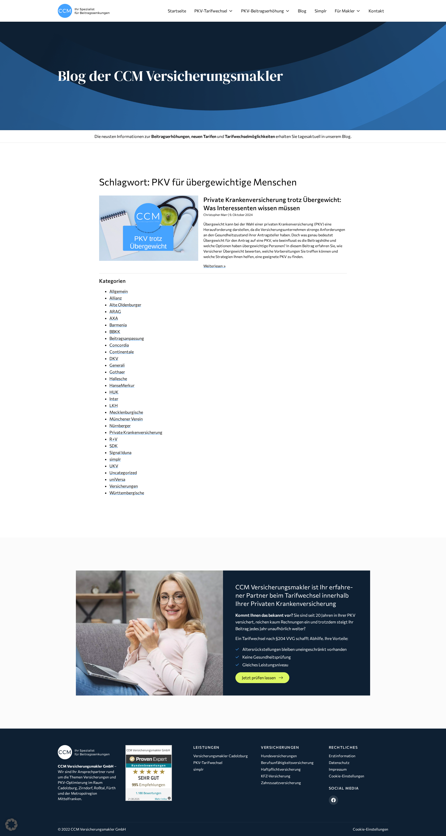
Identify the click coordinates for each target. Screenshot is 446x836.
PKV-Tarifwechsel (210, 10)
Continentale (121, 351)
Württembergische (126, 492)
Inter (113, 398)
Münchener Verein (126, 418)
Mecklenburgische (126, 412)
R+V (113, 438)
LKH (113, 405)
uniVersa (117, 479)
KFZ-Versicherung (275, 776)
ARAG (115, 311)
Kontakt (376, 10)
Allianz (115, 297)
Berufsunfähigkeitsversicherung (287, 762)
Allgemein (118, 291)
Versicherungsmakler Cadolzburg (220, 756)
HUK (113, 391)
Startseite (177, 10)
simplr (115, 459)
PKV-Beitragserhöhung (262, 10)
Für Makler (345, 10)
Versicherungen (123, 485)
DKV (113, 358)
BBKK (114, 331)
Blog (302, 10)
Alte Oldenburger (125, 304)
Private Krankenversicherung (135, 432)
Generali (117, 365)
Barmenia (118, 324)
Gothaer (117, 371)
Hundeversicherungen (279, 756)
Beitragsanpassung (126, 338)
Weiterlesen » (214, 266)
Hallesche (118, 378)
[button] (11, 824)
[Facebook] (333, 800)
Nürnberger (120, 425)
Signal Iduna (120, 452)
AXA (113, 318)
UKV (113, 465)
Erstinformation (342, 756)
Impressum (338, 769)
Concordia (119, 344)
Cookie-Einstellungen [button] (370, 829)
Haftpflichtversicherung (281, 769)
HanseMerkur (121, 385)
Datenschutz (339, 762)
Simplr (320, 10)
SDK (113, 445)
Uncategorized (123, 472)
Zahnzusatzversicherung (281, 782)
